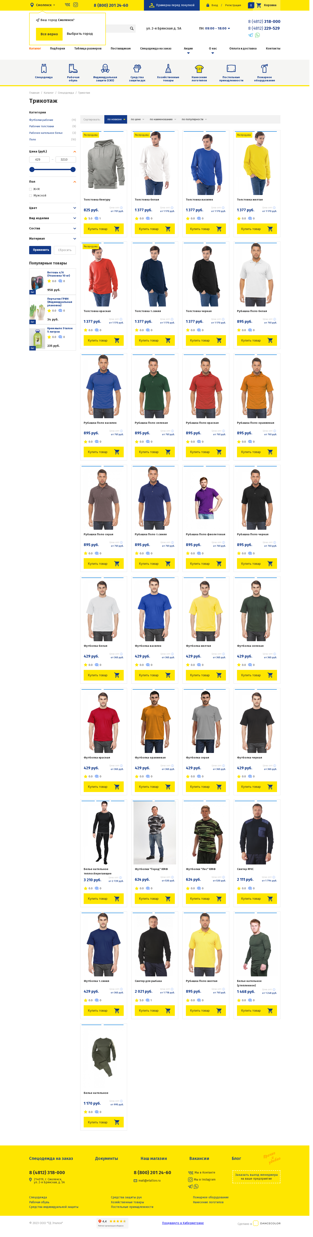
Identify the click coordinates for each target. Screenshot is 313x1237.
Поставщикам (121, 48)
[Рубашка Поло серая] (104, 498)
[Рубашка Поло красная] (206, 386)
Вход (214, 5)
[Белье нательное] (104, 1056)
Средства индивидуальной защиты (53, 1207)
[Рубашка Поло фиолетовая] (206, 498)
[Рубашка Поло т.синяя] (155, 498)
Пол (32, 182)
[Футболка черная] (257, 721)
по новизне (115, 119)
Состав (34, 228)
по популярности (192, 119)
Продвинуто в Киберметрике (183, 1223)
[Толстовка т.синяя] (155, 274)
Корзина (265, 5)
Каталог (49, 92)
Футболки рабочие (52, 119)
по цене (136, 119)
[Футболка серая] (206, 721)
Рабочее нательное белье (52, 132)
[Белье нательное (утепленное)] (257, 944)
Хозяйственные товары (168, 79)
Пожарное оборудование (264, 79)
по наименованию (161, 119)
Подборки (57, 48)
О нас (213, 48)
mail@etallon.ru (149, 1180)
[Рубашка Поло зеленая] (155, 386)
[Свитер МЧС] (257, 832)
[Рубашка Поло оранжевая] (257, 386)
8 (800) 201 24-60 (111, 5)
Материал (37, 238)
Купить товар (97, 229)
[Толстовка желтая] (257, 163)
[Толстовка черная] (206, 274)
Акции (188, 48)
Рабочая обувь (73, 79)
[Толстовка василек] (206, 163)
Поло (52, 139)
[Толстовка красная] (104, 274)
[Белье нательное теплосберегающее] (104, 832)
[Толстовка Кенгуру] (104, 163)
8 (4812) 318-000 (47, 1172)
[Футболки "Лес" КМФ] (206, 832)
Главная (34, 92)
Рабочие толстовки (52, 126)
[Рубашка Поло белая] (257, 274)
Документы (106, 1158)
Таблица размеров (88, 48)
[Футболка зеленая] (257, 609)
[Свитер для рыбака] (155, 944)
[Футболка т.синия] (104, 944)
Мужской (39, 195)
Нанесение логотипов (199, 79)
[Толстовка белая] (155, 163)
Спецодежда (44, 77)
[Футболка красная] (104, 721)
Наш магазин (154, 1158)
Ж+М (36, 189)
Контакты (273, 48)
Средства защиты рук (137, 79)
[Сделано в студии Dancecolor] (266, 1223)
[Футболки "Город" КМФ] (155, 832)
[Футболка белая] (104, 609)
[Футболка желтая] (206, 609)
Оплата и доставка (243, 48)
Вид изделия (39, 218)
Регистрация (233, 5)
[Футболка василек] (155, 609)
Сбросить (65, 250)
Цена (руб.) (38, 151)
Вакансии (199, 1158)
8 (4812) (264, 21)
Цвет (33, 208)
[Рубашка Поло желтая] (206, 944)
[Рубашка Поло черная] (257, 498)
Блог (236, 1158)
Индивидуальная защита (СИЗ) (105, 79)
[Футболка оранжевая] (155, 721)
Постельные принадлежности (231, 79)
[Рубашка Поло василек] (104, 386)
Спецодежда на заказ (155, 48)
